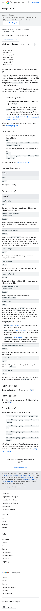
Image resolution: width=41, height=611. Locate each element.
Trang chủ (4, 29)
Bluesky (4, 521)
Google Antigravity (7, 555)
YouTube (4, 534)
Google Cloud (6, 558)
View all (4, 565)
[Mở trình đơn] (3, 2)
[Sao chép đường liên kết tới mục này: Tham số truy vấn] (19, 191)
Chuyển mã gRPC (23, 162)
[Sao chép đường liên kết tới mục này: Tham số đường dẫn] (22, 168)
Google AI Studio (7, 552)
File (31, 390)
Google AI (5, 590)
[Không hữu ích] (34, 35)
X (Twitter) (5, 531)
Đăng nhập (35, 2)
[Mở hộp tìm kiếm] (29, 2)
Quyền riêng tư (15, 601)
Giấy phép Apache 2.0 (26, 477)
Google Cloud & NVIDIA (9, 509)
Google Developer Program (10, 497)
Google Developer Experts (10, 503)
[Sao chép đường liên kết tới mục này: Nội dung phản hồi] (20, 396)
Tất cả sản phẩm (7, 593)
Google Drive (8, 8)
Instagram (5, 524)
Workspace (22, 2)
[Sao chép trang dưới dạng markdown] (33, 44)
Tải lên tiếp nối (17, 337)
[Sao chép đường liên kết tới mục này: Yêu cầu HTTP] (16, 131)
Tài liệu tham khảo (9, 31)
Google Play (5, 562)
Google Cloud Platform (9, 587)
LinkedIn (4, 527)
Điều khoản (5, 601)
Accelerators (6, 506)
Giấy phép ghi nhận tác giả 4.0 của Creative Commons (17, 475)
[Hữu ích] (31, 35)
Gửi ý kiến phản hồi (10, 40)
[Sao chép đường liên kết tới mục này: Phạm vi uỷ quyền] (19, 408)
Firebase (4, 549)
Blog (3, 518)
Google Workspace (15, 29)
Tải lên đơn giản (15, 325)
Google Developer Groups (9, 500)
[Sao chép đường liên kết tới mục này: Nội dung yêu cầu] (19, 386)
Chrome (4, 546)
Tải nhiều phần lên (19, 330)
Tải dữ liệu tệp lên (11, 126)
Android (4, 542)
